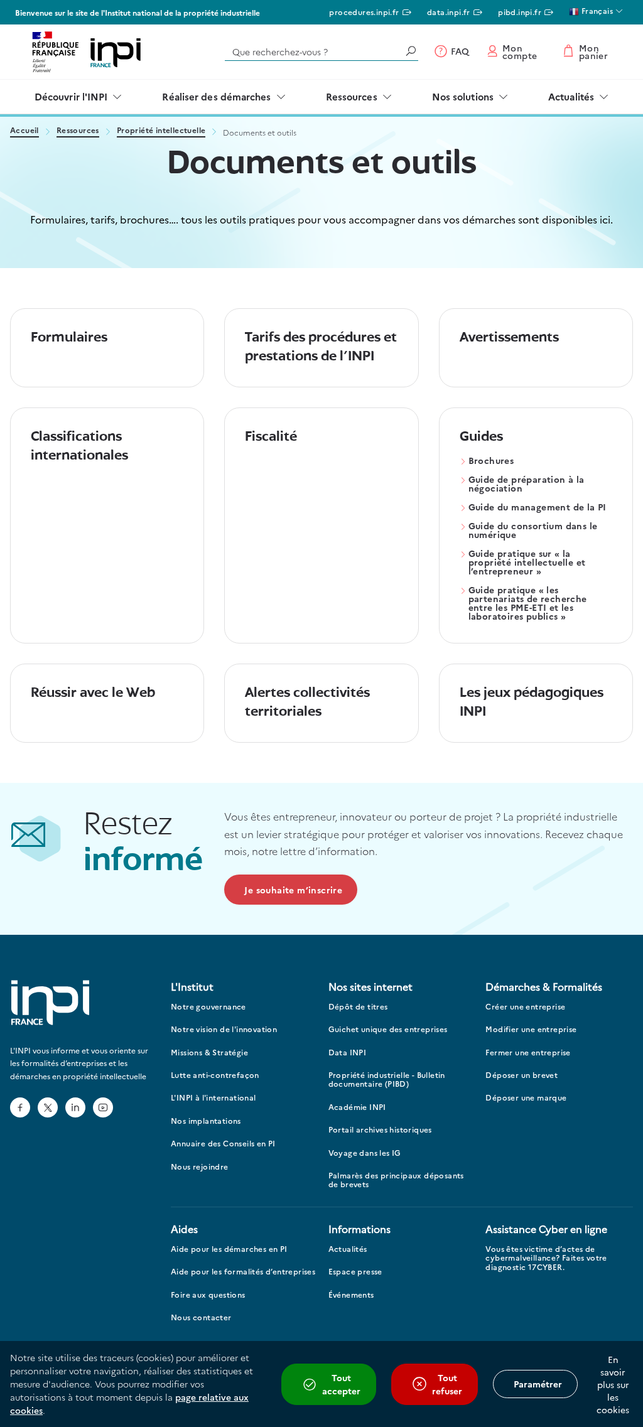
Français (596, 10)
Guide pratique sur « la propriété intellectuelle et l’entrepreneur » (527, 563)
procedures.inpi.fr (364, 11)
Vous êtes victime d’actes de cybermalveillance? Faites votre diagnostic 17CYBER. (546, 1258)
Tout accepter (341, 1384)
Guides (481, 437)
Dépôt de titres (358, 1006)
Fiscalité (271, 437)
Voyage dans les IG (364, 1153)
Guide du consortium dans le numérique (533, 531)
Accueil (24, 131)
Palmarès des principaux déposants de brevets (396, 1180)
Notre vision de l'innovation (224, 1029)
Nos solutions (463, 96)
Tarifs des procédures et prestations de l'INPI (321, 347)
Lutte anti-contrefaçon (215, 1075)
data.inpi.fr (448, 11)
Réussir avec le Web (93, 693)
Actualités (571, 96)
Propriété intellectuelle (161, 131)
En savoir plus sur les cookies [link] (613, 1384)
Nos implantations (206, 1121)
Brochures (491, 461)
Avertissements (509, 338)
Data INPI (347, 1052)
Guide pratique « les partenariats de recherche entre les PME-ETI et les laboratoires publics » (527, 603)
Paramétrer (538, 1383)
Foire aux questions (208, 1295)
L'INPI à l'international (213, 1097)
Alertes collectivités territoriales (307, 702)
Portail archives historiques (380, 1129)
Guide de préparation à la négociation (526, 484)
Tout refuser (447, 1384)
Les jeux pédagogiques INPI (531, 702)
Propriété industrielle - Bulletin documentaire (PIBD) (386, 1079)
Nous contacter (201, 1317)
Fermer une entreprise (527, 1052)
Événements (351, 1295)
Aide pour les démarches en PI (229, 1249)
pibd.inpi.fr (519, 11)
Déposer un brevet (521, 1075)
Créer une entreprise (525, 1006)
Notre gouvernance (208, 1006)
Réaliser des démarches (216, 96)
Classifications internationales (79, 446)
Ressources (351, 96)
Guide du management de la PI (537, 507)
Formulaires (69, 338)
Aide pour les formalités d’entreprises (243, 1271)
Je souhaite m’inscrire (293, 889)
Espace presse (355, 1271)
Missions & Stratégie (209, 1052)
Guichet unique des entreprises (388, 1029)
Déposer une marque (525, 1097)
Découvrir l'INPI (71, 96)
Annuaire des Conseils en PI (223, 1143)
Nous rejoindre (200, 1166)
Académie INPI (357, 1107)
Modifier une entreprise (530, 1029)
